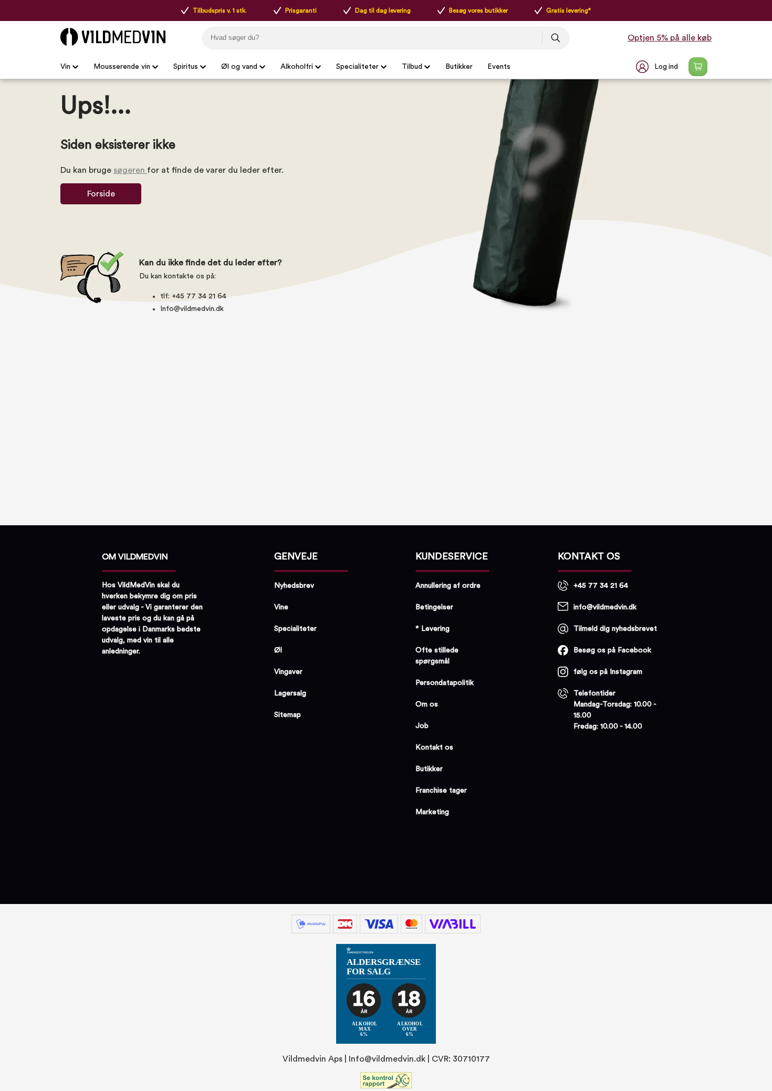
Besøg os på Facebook (612, 650)
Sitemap (287, 715)
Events (498, 66)
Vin (65, 66)
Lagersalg (290, 693)
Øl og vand (239, 66)
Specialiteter (357, 66)
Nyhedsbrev (294, 585)
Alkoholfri (296, 66)
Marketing (432, 812)
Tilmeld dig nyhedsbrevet (615, 628)
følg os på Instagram (607, 672)
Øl (278, 650)
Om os (426, 704)
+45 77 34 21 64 (600, 585)
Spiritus (185, 66)
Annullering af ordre (448, 585)
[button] (658, 66)
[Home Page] (112, 37)
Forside (101, 194)
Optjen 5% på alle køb (670, 38)
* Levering (432, 628)
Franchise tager (441, 790)
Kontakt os (434, 747)
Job (422, 726)
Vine (281, 607)
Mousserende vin (121, 66)
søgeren (130, 170)
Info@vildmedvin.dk (192, 309)
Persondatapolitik (444, 683)
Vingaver (288, 672)
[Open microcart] (697, 66)
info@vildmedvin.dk (605, 607)
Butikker (459, 66)
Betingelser (434, 607)
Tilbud (412, 66)
